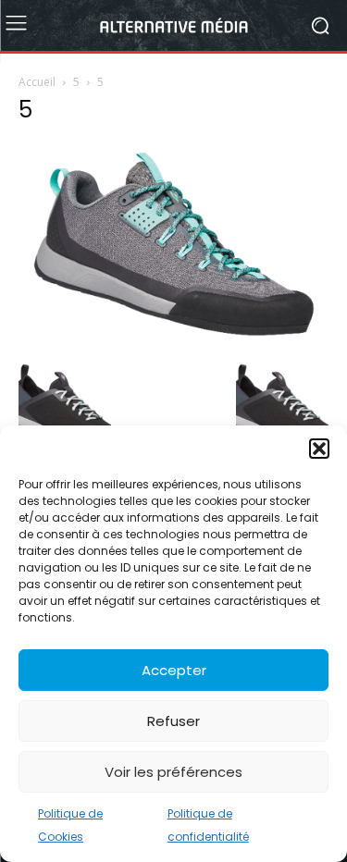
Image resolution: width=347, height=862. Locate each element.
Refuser (173, 721)
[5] (173, 340)
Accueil (37, 82)
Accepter (174, 670)
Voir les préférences (173, 772)
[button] (319, 448)
